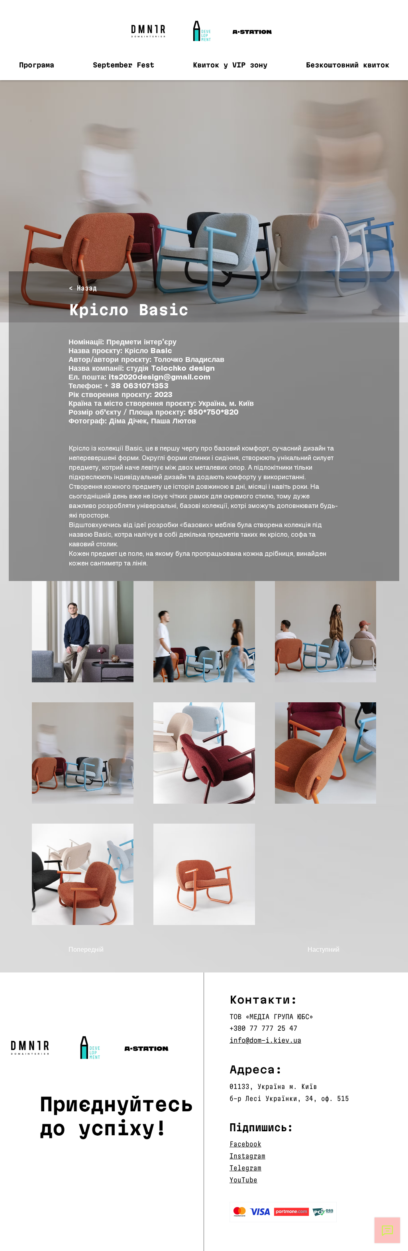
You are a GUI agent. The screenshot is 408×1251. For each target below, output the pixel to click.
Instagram (247, 1156)
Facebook (245, 1144)
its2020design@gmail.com (159, 377)
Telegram (245, 1168)
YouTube (243, 1180)
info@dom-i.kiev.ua (265, 1040)
